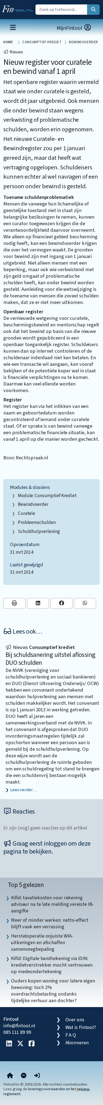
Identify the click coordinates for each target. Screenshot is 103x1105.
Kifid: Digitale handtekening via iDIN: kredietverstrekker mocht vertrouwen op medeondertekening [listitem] (52, 965)
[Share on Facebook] (61, 603)
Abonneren (77, 1042)
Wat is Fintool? (80, 1027)
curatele (26, 513)
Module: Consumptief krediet (47, 495)
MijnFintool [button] (70, 28)
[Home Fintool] (19, 7)
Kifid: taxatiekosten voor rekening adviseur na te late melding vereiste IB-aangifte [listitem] (52, 904)
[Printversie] (14, 603)
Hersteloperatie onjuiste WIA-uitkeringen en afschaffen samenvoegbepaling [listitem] (42, 942)
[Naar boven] (23, 1076)
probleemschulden (37, 522)
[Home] (10, 1076)
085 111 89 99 (17, 1032)
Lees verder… (23, 790)
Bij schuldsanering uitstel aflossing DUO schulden (50, 659)
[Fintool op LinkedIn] (9, 1044)
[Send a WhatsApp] (85, 603)
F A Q (70, 1035)
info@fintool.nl (19, 1025)
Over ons (74, 1019)
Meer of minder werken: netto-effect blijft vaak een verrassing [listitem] (49, 923)
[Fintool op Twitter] (20, 1044)
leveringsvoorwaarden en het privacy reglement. (46, 1091)
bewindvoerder (33, 504)
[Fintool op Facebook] (31, 1044)
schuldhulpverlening (39, 531)
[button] (37, 1076)
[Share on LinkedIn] (38, 603)
